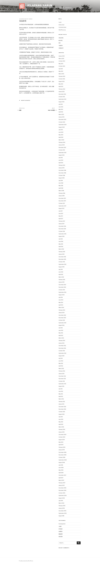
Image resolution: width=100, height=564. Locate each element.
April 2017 (61, 218)
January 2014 (61, 312)
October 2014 (62, 289)
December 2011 (62, 376)
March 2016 (61, 249)
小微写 (60, 526)
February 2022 (62, 89)
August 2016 (61, 236)
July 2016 (61, 239)
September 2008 (63, 460)
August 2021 (61, 101)
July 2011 (60, 388)
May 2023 (61, 71)
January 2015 (61, 282)
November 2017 (62, 200)
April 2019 (61, 162)
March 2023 (61, 73)
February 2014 (62, 310)
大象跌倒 (60, 45)
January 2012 (61, 373)
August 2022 (61, 81)
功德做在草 (61, 48)
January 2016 (61, 254)
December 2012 (62, 345)
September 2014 (62, 292)
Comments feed (62, 27)
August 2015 (61, 266)
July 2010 (61, 416)
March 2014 (61, 307)
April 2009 (61, 444)
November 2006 (62, 490)
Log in (60, 22)
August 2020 (62, 127)
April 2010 (61, 424)
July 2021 (61, 104)
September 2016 (62, 233)
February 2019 (62, 165)
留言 (60, 42)
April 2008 (61, 472)
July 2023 (61, 68)
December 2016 (62, 226)
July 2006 (61, 500)
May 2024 (61, 63)
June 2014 (61, 299)
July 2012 (61, 358)
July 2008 (61, 465)
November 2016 (62, 228)
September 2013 (62, 322)
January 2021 (61, 117)
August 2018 (61, 177)
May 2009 (61, 442)
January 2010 (61, 432)
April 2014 (61, 305)
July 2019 (61, 157)
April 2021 (61, 111)
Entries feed (61, 24)
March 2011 (61, 399)
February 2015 (62, 279)
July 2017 (61, 211)
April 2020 (61, 137)
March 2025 (61, 58)
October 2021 (62, 96)
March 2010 (61, 427)
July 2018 (61, 180)
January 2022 (61, 91)
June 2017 (61, 213)
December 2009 (62, 434)
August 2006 (62, 498)
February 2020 (62, 142)
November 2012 (62, 348)
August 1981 (61, 515)
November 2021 (62, 94)
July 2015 (61, 269)
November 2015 (62, 259)
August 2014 (61, 294)
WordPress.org (62, 29)
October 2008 (62, 457)
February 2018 (62, 193)
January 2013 (61, 343)
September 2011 (62, 383)
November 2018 (62, 172)
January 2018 (61, 195)
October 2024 (62, 61)
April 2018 (61, 188)
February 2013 (62, 340)
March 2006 (61, 503)
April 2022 (61, 86)
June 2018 (61, 183)
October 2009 (62, 437)
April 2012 (61, 365)
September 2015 (62, 264)
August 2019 (61, 155)
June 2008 (61, 467)
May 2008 (61, 470)
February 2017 (62, 221)
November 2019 (62, 147)
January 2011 (61, 404)
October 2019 (62, 150)
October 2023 (62, 66)
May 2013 (61, 332)
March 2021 (61, 114)
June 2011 (61, 391)
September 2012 (62, 353)
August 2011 (61, 386)
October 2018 (62, 175)
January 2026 (62, 56)
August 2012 (61, 355)
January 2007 (62, 485)
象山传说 (60, 40)
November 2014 (62, 287)
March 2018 (61, 190)
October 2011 (62, 381)
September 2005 (63, 513)
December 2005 (62, 510)
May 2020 (61, 134)
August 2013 (61, 325)
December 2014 (62, 284)
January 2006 (62, 508)
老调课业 (60, 531)
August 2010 (61, 414)
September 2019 (62, 152)
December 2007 (62, 475)
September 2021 (62, 99)
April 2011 (61, 396)
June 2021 (61, 106)
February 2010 (62, 429)
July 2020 (61, 129)
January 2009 (62, 449)
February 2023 (62, 76)
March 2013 (61, 338)
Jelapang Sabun (39, 5)
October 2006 (62, 493)
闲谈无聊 (60, 536)
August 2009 (62, 439)
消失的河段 (61, 37)
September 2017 (62, 205)
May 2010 (61, 421)
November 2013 (62, 317)
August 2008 (62, 462)
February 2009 (62, 447)
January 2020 (62, 144)
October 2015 (62, 261)
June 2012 (61, 360)
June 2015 (61, 272)
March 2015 (61, 277)
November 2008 (62, 454)
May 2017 (61, 216)
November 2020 (62, 119)
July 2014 (61, 297)
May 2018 (61, 185)
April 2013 (61, 335)
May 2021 (61, 109)
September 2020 (62, 124)
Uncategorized (25, 100)
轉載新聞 (60, 534)
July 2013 (61, 327)
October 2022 (62, 78)
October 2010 (62, 411)
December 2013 (62, 315)
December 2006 (62, 487)
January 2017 (61, 223)
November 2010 (62, 409)
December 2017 (62, 198)
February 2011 (62, 401)
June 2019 (61, 160)
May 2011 (61, 393)
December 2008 (62, 452)
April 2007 (61, 477)
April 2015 (61, 274)
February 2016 (62, 251)
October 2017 (62, 203)
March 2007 (61, 480)
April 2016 (61, 246)
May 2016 (61, 244)
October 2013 (62, 320)
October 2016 (62, 231)
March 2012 (61, 368)
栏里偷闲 (60, 528)
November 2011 (62, 378)
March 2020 (61, 139)
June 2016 (61, 241)
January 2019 (61, 167)
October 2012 (62, 350)
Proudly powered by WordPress (26, 560)
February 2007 (62, 482)
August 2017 (61, 208)
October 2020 (62, 122)
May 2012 (61, 363)
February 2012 (62, 371)
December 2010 (62, 406)
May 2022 (61, 84)
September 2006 (63, 495)
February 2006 (62, 505)
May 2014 (61, 302)
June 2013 (61, 330)
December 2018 (62, 170)
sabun (30, 18)
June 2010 (61, 419)
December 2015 (62, 256)
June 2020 (61, 132)
